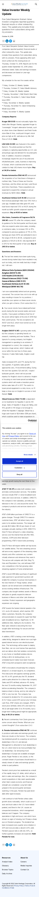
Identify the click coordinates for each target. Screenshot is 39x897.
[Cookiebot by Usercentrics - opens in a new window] (28, 421)
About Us (24, 858)
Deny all (19, 474)
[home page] (19, 4)
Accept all (19, 461)
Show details (28, 455)
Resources (6, 858)
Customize (18, 468)
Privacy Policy (19, 886)
